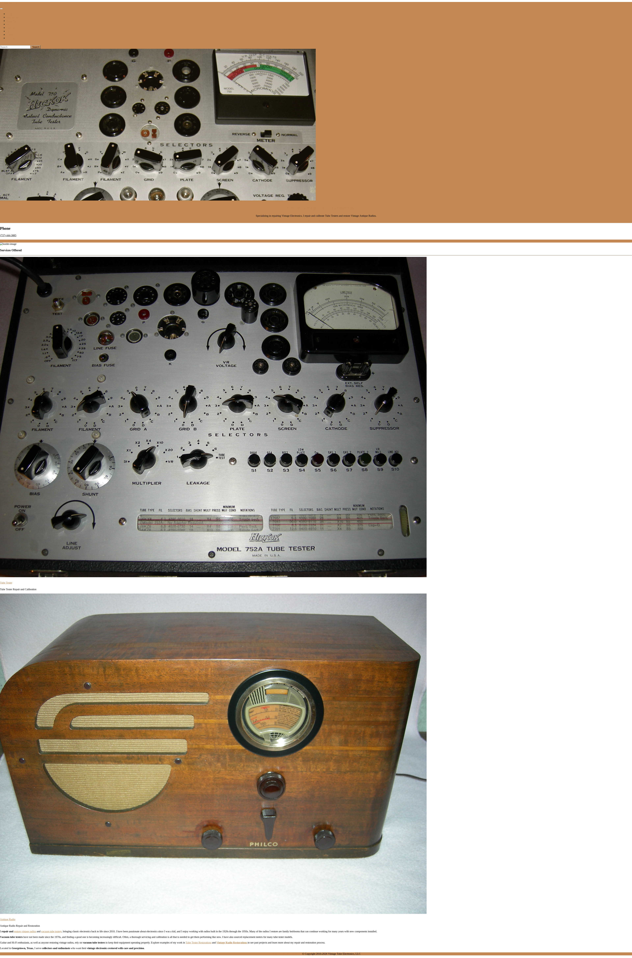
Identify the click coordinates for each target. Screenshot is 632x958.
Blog (8, 24)
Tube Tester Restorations (198, 942)
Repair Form (11, 31)
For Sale (9, 14)
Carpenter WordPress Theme (287, 953)
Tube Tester (6, 582)
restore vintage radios (25, 931)
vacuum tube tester (51, 931)
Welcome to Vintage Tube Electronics (316, 208)
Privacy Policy (11, 38)
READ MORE (316, 221)
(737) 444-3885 (8, 235)
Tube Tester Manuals (13, 17)
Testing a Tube (11, 21)
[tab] (1, 8)
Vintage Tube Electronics (9, 3)
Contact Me (10, 28)
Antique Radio (7, 919)
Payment (9, 35)
